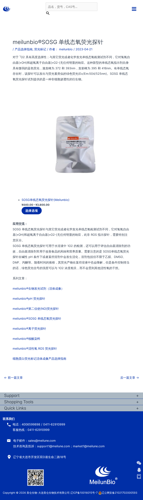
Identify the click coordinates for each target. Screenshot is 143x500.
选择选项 (31, 210)
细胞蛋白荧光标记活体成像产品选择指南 (39, 358)
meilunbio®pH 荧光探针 (29, 298)
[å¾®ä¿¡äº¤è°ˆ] (139, 462)
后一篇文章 (129, 377)
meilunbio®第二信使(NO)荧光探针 (36, 308)
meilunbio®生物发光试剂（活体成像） (38, 288)
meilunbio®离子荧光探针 (29, 328)
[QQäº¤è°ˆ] (139, 469)
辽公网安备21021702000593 (119, 492)
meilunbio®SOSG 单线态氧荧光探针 (37, 318)
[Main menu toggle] (134, 8)
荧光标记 (40, 49)
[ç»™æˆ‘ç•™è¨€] (139, 476)
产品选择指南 (24, 49)
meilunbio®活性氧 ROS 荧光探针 (35, 348)
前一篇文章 (13, 377)
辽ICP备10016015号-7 (84, 492)
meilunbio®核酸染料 (26, 338)
